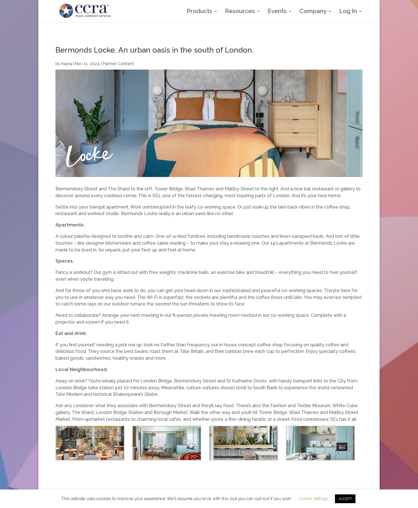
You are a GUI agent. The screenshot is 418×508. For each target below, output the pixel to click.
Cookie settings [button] (313, 498)
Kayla (66, 63)
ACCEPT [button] (345, 499)
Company (312, 11)
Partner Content (118, 63)
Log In (348, 11)
